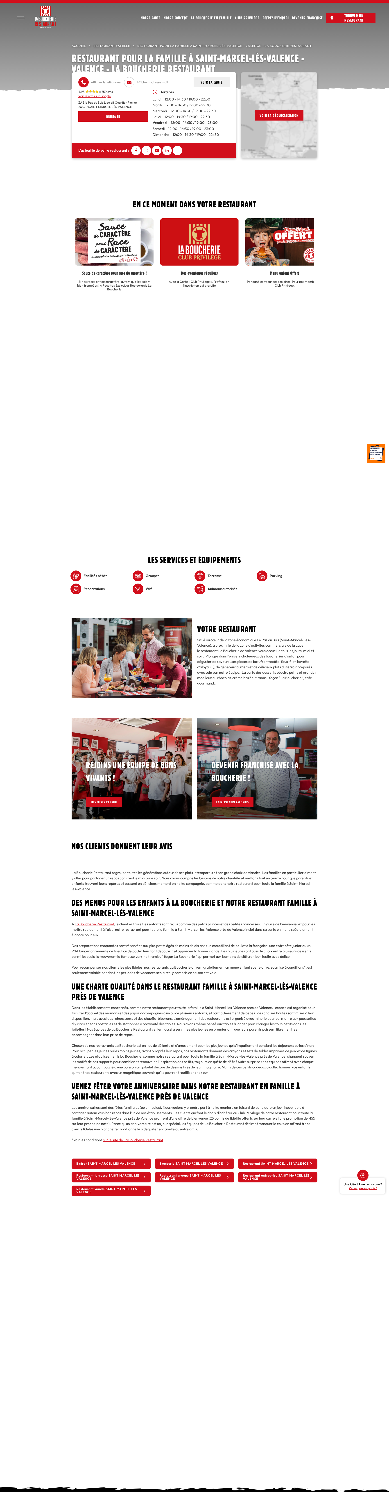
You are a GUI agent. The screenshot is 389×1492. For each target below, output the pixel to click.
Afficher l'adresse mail (152, 82)
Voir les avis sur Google (94, 96)
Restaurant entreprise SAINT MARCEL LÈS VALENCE (276, 1177)
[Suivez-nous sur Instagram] (146, 150)
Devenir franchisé (307, 17)
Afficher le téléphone (106, 82)
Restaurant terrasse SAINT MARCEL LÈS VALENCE (108, 1177)
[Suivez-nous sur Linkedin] (167, 150)
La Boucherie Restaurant (94, 924)
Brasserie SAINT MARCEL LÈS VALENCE (191, 1163)
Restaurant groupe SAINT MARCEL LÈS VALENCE (190, 1177)
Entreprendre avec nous (237, 802)
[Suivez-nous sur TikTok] (177, 150)
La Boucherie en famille (211, 17)
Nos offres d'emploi (107, 802)
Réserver (113, 116)
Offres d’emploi (276, 17)
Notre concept (176, 17)
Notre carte (151, 17)
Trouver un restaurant (354, 17)
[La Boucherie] (45, 17)
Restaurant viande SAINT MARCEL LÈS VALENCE (106, 1190)
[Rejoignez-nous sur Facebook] (136, 150)
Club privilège (247, 17)
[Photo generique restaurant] (132, 620)
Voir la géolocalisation (279, 115)
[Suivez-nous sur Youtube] (156, 150)
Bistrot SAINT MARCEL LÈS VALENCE (105, 1163)
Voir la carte (212, 82)
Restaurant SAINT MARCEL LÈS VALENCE (276, 1163)
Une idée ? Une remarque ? (363, 1186)
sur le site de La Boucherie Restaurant (133, 1140)
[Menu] (21, 18)
